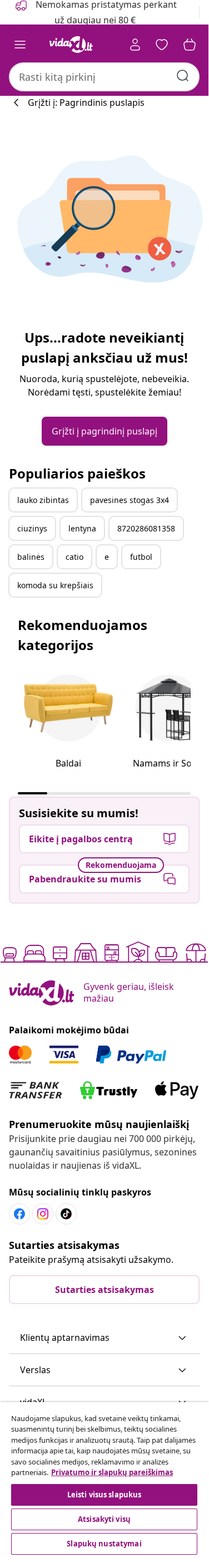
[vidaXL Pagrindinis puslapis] (71, 44)
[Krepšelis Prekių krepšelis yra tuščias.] (189, 44)
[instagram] (42, 1213)
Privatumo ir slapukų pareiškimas (112, 1472)
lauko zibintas (43, 500)
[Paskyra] (135, 44)
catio (74, 556)
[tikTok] (66, 1213)
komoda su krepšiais (55, 585)
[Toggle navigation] (20, 44)
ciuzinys (32, 528)
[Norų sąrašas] (162, 44)
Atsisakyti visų (104, 1519)
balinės (30, 556)
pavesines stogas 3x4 (129, 500)
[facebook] (19, 1213)
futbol (141, 556)
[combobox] (104, 76)
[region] (104, 1480)
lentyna (82, 528)
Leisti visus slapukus (104, 1495)
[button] (104, 1338)
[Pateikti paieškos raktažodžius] (183, 76)
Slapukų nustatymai (104, 1544)
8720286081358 (146, 528)
